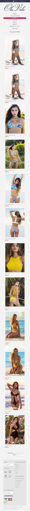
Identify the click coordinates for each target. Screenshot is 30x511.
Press (15, 20)
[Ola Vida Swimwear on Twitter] (10, 473)
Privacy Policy (17, 482)
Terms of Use (17, 484)
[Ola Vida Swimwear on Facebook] (6, 473)
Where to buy (15, 26)
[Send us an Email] (10, 477)
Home (15, 14)
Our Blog (16, 468)
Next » (15, 454)
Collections (15, 16)
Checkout (23, 1)
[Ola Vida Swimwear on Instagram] (6, 477)
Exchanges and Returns (19, 478)
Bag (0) (17, 1)
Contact (15, 28)
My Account (7, 1)
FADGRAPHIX (12, 508)
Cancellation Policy (18, 480)
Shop (14, 18)
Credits (16, 472)
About (15, 24)
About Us (16, 464)
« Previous (10, 453)
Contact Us (17, 487)
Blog (15, 22)
